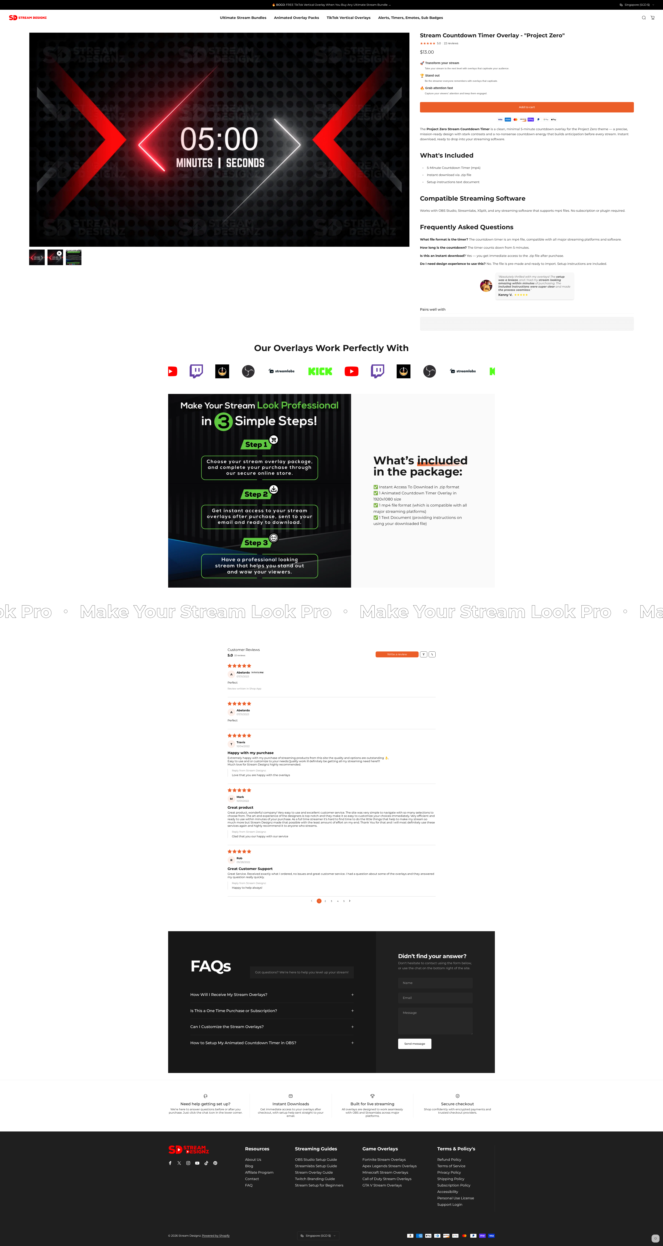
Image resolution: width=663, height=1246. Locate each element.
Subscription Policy (453, 1185)
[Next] (400, 148)
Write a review (397, 654)
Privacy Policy (449, 1172)
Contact (252, 1179)
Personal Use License (455, 1198)
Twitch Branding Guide (315, 1179)
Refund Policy (449, 1159)
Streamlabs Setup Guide (316, 1166)
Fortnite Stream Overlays (384, 1159)
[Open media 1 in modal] (219, 140)
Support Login (449, 1204)
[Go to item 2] (55, 257)
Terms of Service (451, 1166)
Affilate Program (259, 1172)
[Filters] (423, 654)
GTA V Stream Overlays (382, 1185)
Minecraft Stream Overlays (385, 1172)
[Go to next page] (350, 901)
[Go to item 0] (37, 257)
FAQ (249, 1185)
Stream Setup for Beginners (319, 1185)
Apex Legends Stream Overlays (389, 1166)
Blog (249, 1166)
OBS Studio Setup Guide (316, 1159)
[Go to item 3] (73, 257)
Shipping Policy (450, 1179)
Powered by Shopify (216, 1235)
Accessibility (447, 1192)
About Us (253, 1159)
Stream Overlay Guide (314, 1172)
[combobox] (637, 5)
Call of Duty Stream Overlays (386, 1179)
